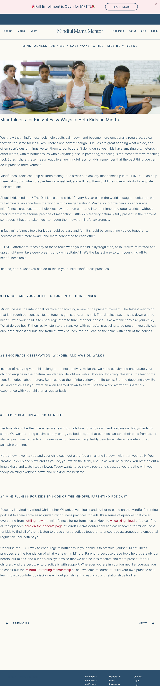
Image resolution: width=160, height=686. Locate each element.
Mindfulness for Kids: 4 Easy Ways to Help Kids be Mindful (80, 45)
